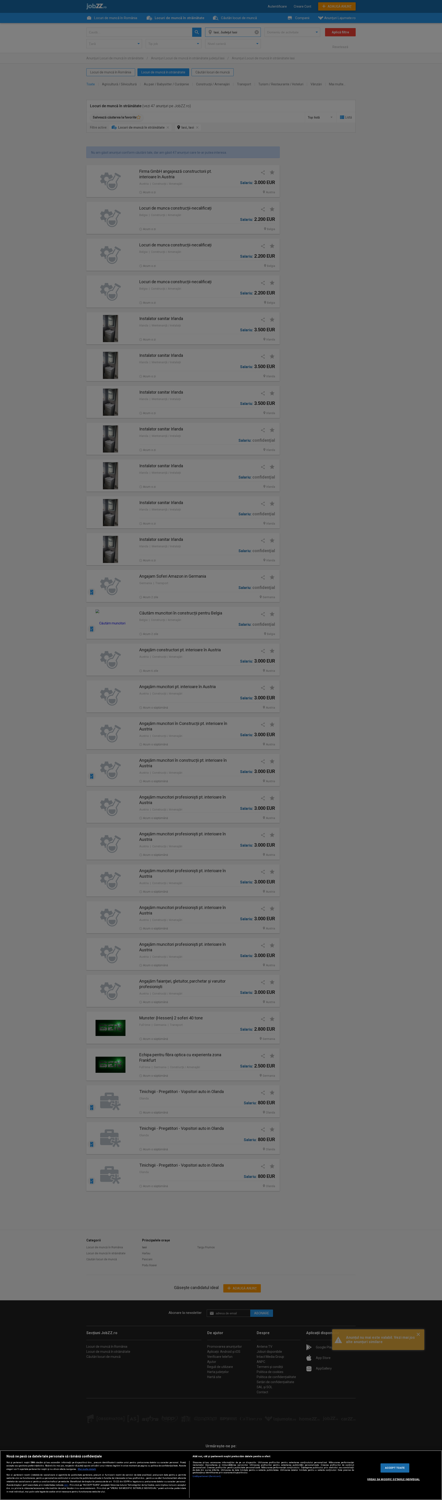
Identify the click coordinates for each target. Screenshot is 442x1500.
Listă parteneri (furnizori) (207, 1476)
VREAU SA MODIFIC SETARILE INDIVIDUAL (393, 1479)
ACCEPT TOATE (395, 1467)
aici (66, 1484)
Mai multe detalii (87, 1469)
